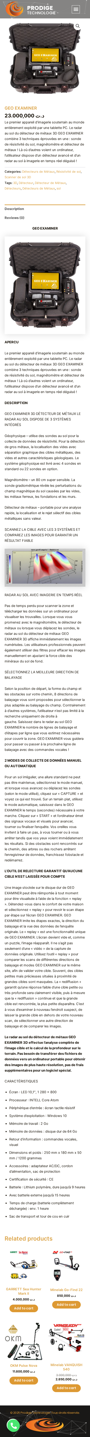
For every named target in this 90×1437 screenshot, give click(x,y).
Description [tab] (14, 209)
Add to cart (23, 1308)
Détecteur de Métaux (50, 183)
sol (59, 188)
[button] (76, 9)
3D (15, 183)
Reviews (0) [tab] (14, 218)
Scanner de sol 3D (18, 177)
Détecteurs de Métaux (38, 171)
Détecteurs (13, 188)
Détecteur (26, 183)
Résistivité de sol (68, 171)
